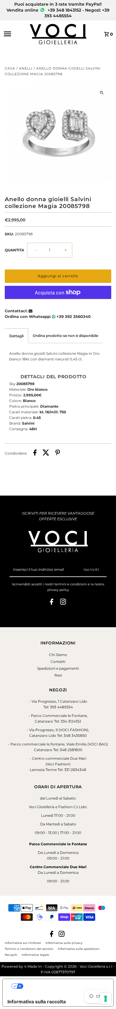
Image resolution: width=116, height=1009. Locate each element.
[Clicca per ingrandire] (101, 93)
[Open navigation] (15, 33)
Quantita (14, 250)
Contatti (58, 661)
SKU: (9, 234)
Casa (10, 68)
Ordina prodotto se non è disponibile (65, 335)
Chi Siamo (58, 654)
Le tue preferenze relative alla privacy (64, 986)
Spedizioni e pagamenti (58, 668)
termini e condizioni (70, 584)
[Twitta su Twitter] (46, 453)
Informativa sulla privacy (64, 943)
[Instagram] (63, 602)
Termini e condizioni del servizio (29, 948)
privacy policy (58, 590)
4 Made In (33, 966)
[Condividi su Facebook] (35, 453)
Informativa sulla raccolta (36, 1002)
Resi (58, 675)
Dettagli (16, 336)
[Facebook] (51, 602)
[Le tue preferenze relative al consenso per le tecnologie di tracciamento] (105, 998)
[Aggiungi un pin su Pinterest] (57, 453)
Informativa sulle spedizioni (78, 948)
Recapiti (11, 954)
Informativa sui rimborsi (23, 943)
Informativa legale (35, 954)
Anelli (25, 68)
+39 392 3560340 (73, 316)
